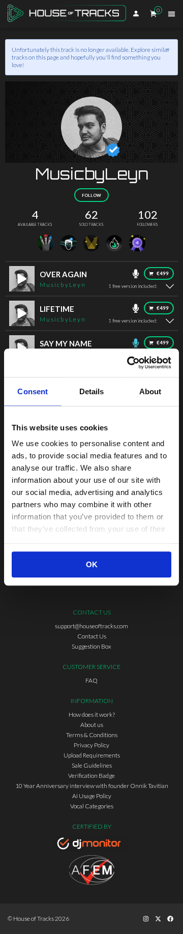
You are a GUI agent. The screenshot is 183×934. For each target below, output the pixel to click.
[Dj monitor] (91, 845)
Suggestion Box (91, 646)
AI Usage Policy (91, 796)
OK (92, 564)
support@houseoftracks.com (91, 626)
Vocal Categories (91, 806)
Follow (91, 195)
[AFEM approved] (91, 871)
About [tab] (150, 391)
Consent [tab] (32, 391)
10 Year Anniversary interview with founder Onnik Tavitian (91, 786)
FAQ (91, 680)
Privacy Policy (91, 745)
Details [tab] (91, 391)
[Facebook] (170, 919)
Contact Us (91, 636)
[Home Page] (70, 14)
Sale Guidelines (92, 765)
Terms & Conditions (91, 735)
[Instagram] (146, 919)
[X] (158, 919)
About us (91, 724)
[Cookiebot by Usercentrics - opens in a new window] (129, 362)
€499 (163, 273)
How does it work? (92, 714)
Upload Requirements (92, 755)
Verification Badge (91, 775)
